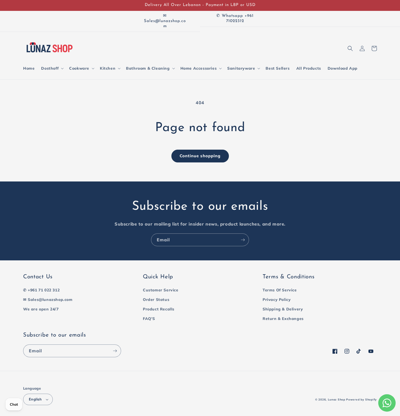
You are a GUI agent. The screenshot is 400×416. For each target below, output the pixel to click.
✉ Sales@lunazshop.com (48, 299)
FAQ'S (149, 318)
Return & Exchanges (283, 318)
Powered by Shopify (361, 399)
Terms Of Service (280, 290)
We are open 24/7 (41, 309)
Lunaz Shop (336, 399)
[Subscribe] (243, 239)
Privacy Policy (277, 299)
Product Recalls (158, 309)
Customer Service (161, 290)
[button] (52, 68)
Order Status (156, 299)
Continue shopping (200, 155)
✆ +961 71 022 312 (41, 290)
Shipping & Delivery (283, 309)
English (35, 399)
